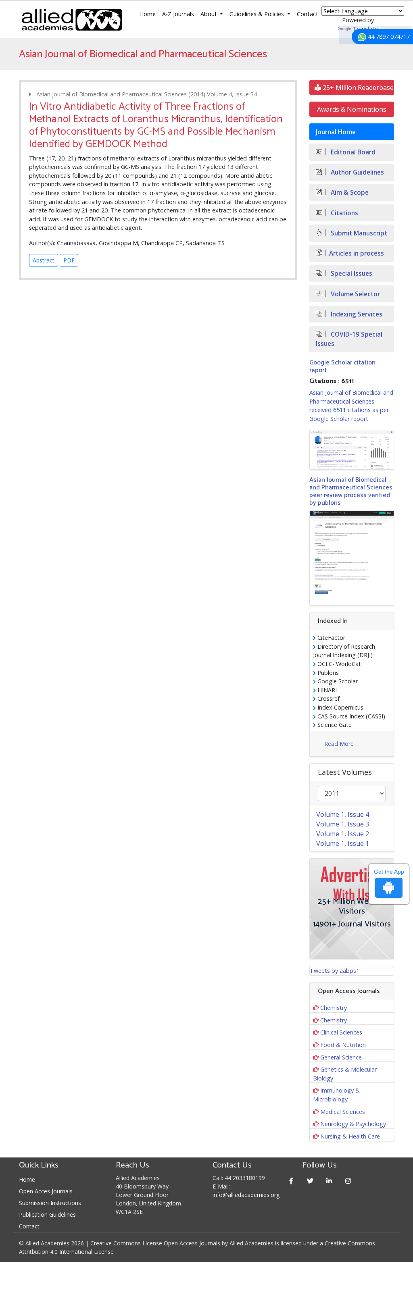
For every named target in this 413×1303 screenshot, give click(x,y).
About (209, 14)
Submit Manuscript (358, 233)
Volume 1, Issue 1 (342, 843)
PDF (69, 260)
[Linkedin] (329, 1181)
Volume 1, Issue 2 (342, 833)
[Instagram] (348, 1181)
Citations (343, 213)
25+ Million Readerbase (357, 87)
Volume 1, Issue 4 (342, 814)
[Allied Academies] (72, 19)
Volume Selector (354, 294)
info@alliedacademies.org (246, 1195)
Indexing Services (355, 314)
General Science (341, 1057)
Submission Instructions (50, 1203)
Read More (339, 743)
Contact (307, 14)
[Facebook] (291, 1181)
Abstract (43, 260)
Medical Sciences (342, 1112)
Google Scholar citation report (342, 366)
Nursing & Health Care (350, 1136)
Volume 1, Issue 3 (342, 824)
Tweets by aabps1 (334, 970)
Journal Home (336, 132)
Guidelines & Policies (257, 14)
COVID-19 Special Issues (349, 339)
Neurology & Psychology (353, 1124)
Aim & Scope (349, 192)
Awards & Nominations (351, 109)
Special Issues (350, 273)
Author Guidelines (356, 172)
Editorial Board (352, 152)
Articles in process (356, 253)
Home (147, 14)
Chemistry (333, 1008)
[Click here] (352, 449)
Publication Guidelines (47, 1214)
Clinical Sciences (341, 1032)
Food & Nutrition (343, 1045)
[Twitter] (310, 1181)
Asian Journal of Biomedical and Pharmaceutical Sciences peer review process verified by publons (350, 492)
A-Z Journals (178, 14)
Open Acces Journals (46, 1191)
